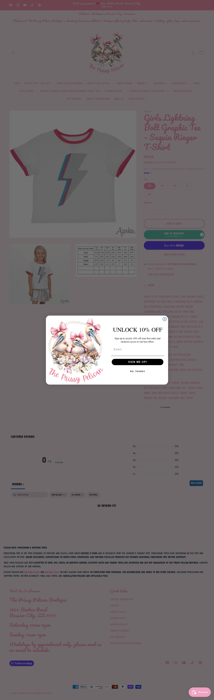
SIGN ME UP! (137, 362)
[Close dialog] (165, 319)
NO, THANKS (137, 371)
